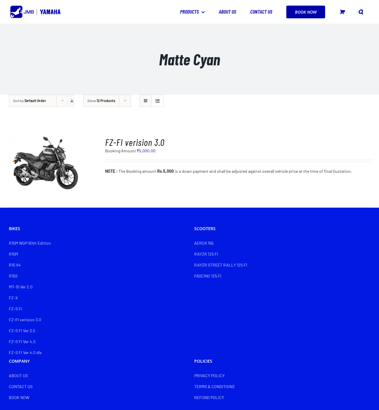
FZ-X (13, 297)
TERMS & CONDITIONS (214, 386)
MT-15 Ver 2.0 (21, 286)
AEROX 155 (203, 243)
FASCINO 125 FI (207, 275)
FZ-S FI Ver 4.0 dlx (25, 352)
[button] (360, 12)
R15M (13, 253)
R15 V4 (15, 264)
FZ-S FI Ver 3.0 (22, 330)
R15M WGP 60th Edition (30, 243)
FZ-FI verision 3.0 (135, 142)
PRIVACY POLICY (209, 375)
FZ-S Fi (15, 308)
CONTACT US (21, 386)
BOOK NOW (19, 397)
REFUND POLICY (209, 397)
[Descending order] (72, 101)
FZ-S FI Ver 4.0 (22, 341)
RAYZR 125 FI (206, 253)
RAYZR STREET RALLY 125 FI (220, 264)
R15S (13, 275)
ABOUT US (18, 375)
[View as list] (157, 100)
